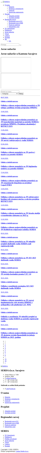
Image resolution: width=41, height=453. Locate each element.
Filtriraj (21, 93)
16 (5, 361)
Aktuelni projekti (14, 16)
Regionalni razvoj (10, 19)
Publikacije (8, 30)
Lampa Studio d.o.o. (22, 451)
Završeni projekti (14, 18)
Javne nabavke (9, 32)
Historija (11, 7)
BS (6, 39)
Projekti (7, 14)
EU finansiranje (10, 28)
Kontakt (7, 37)
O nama (7, 5)
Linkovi (7, 36)
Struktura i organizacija (16, 9)
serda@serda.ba (11, 378)
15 (5, 359)
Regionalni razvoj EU (15, 21)
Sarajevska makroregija (16, 12)
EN (10, 41)
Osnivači (11, 10)
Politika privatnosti (11, 439)
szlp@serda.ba (10, 389)
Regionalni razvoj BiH (16, 23)
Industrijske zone (14, 27)
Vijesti (7, 34)
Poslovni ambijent (14, 25)
